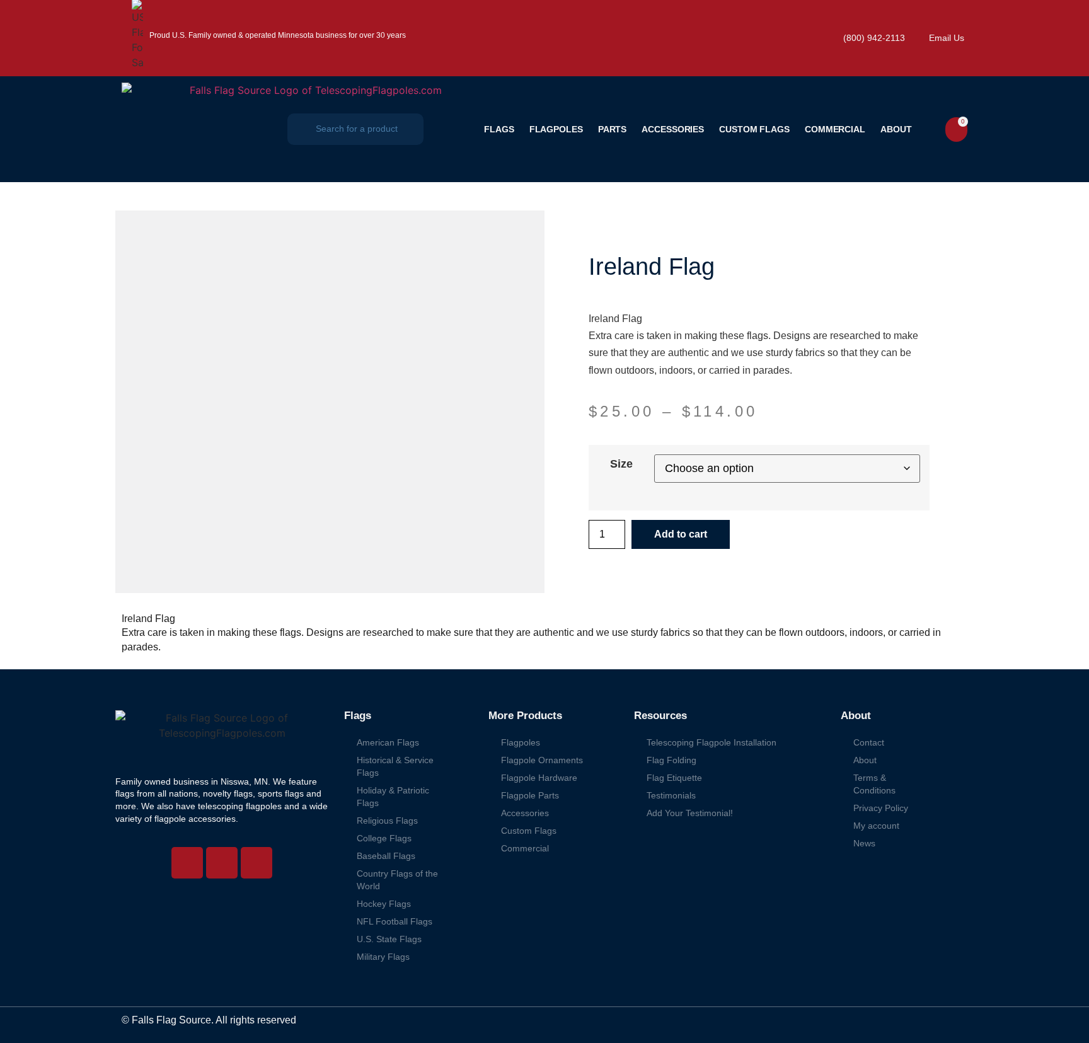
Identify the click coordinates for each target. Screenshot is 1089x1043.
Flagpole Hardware (539, 778)
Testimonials (671, 795)
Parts (612, 129)
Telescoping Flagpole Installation (711, 742)
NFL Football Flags (394, 921)
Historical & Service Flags (395, 766)
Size (621, 464)
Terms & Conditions (874, 784)
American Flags (388, 742)
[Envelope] (256, 863)
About (896, 129)
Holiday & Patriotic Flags (393, 796)
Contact (868, 742)
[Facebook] (222, 863)
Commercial (835, 129)
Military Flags (383, 957)
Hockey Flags (384, 904)
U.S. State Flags (389, 939)
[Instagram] (187, 863)
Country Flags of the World (397, 879)
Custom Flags (754, 129)
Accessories (673, 129)
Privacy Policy (880, 808)
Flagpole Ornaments (542, 760)
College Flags (384, 838)
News (864, 843)
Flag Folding (671, 760)
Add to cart (680, 534)
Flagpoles (556, 129)
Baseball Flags (386, 856)
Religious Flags (387, 820)
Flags (499, 129)
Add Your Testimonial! (690, 813)
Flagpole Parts (530, 795)
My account (876, 826)
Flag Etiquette (674, 778)
